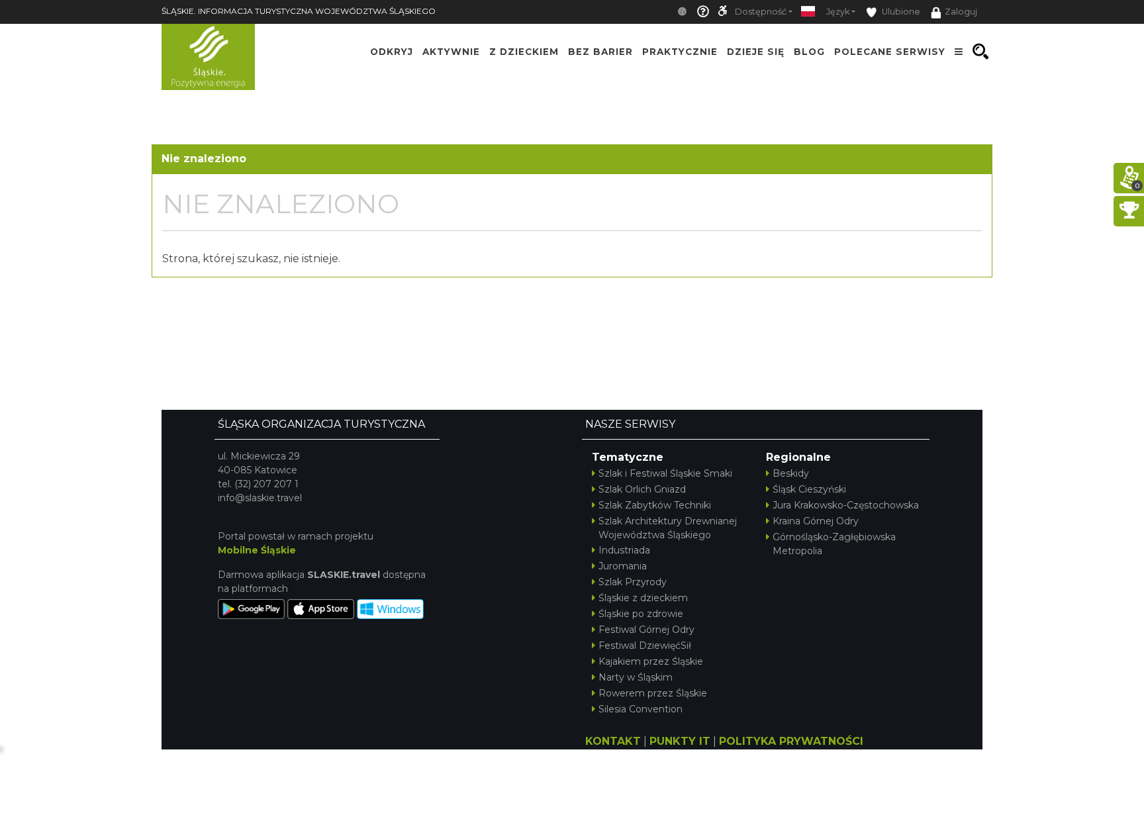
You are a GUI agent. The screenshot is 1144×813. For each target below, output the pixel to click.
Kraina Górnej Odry (816, 521)
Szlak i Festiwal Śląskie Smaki (665, 473)
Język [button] (837, 12)
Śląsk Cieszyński (809, 489)
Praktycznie (680, 51)
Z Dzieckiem (524, 51)
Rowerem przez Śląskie (652, 693)
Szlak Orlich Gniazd (642, 489)
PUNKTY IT (679, 741)
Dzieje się (756, 51)
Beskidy (791, 473)
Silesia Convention (640, 709)
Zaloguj (961, 12)
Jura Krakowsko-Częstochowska (846, 505)
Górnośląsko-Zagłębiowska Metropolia (834, 544)
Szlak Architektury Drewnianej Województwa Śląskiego (667, 528)
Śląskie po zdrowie (640, 614)
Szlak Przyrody (632, 582)
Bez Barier (600, 51)
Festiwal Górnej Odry (646, 630)
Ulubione (900, 12)
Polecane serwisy (889, 51)
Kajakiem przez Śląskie (650, 661)
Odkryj (391, 51)
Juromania (622, 566)
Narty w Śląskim (635, 677)
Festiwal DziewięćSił (644, 645)
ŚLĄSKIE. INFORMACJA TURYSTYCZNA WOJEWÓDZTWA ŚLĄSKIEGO (299, 11)
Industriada (624, 550)
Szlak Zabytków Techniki (654, 505)
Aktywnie (451, 51)
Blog (809, 51)
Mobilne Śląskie (257, 550)
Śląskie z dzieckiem (643, 598)
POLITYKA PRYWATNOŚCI (791, 741)
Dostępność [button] (761, 12)
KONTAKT (613, 741)
